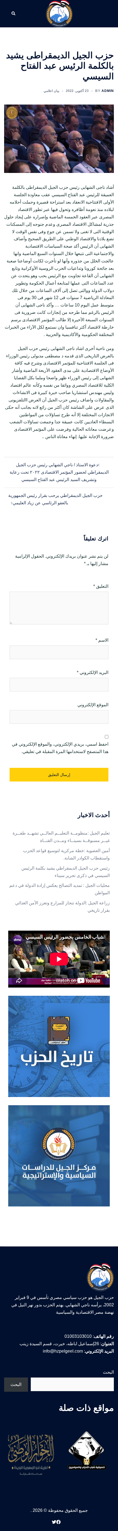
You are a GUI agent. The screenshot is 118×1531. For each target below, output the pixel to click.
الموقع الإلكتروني (92, 704)
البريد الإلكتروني (92, 672)
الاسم (101, 640)
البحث (108, 1372)
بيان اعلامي (51, 91)
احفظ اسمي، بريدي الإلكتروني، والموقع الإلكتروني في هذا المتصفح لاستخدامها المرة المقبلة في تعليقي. (60, 748)
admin (108, 91)
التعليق (100, 586)
